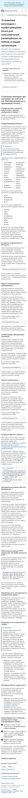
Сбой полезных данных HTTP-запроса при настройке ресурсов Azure (13, 553)
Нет (11, 766)
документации (17, 458)
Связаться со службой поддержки (11, 778)
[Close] (24, 2)
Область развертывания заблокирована (10, 284)
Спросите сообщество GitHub (10, 776)
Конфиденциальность (6, 790)
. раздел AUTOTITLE (11, 154)
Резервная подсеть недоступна (13, 685)
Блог (14, 792)
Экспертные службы (6, 792)
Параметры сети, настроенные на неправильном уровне (14, 594)
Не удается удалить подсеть (12, 434)
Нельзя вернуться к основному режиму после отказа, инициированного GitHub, (13, 720)
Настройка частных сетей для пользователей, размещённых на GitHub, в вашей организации (13, 446)
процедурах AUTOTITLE (11, 705)
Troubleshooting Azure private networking (16, 15)
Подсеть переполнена (9, 380)
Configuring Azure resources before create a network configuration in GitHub (11, 110)
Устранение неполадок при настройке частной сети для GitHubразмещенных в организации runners (13, 100)
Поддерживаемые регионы (11, 123)
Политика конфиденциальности (8, 769)
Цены (21, 790)
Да (5, 766)
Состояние (16, 790)
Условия (14, 789)
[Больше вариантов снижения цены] (18, 87)
